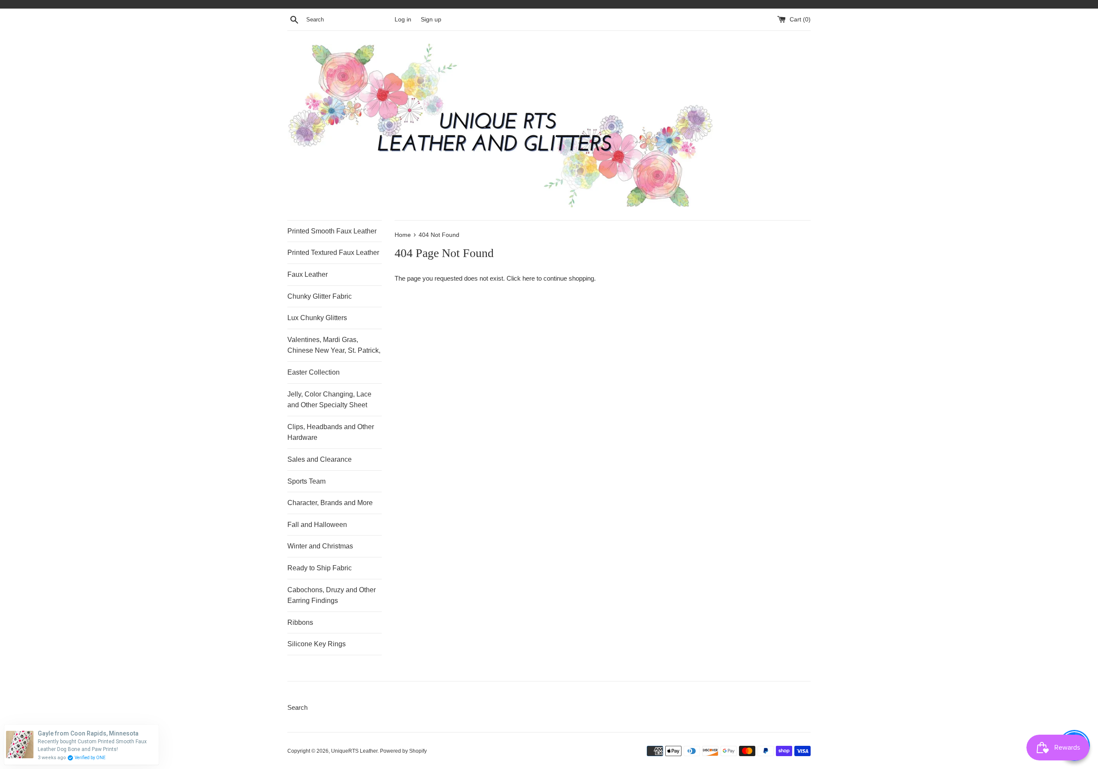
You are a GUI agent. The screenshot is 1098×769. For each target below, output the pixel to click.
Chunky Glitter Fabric (319, 296)
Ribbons (300, 622)
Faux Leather (307, 274)
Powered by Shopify (403, 751)
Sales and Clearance (319, 459)
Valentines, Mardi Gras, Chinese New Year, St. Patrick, (333, 345)
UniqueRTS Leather (354, 751)
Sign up (431, 19)
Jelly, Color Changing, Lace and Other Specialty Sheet (329, 400)
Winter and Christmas (320, 546)
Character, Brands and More (330, 502)
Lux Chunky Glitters (317, 317)
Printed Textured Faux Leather (333, 252)
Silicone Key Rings (316, 644)
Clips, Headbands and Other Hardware (330, 432)
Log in (403, 19)
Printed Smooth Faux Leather (332, 231)
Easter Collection (313, 372)
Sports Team (306, 481)
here (528, 278)
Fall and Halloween (317, 524)
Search (297, 707)
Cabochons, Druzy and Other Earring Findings (331, 595)
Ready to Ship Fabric (319, 568)
